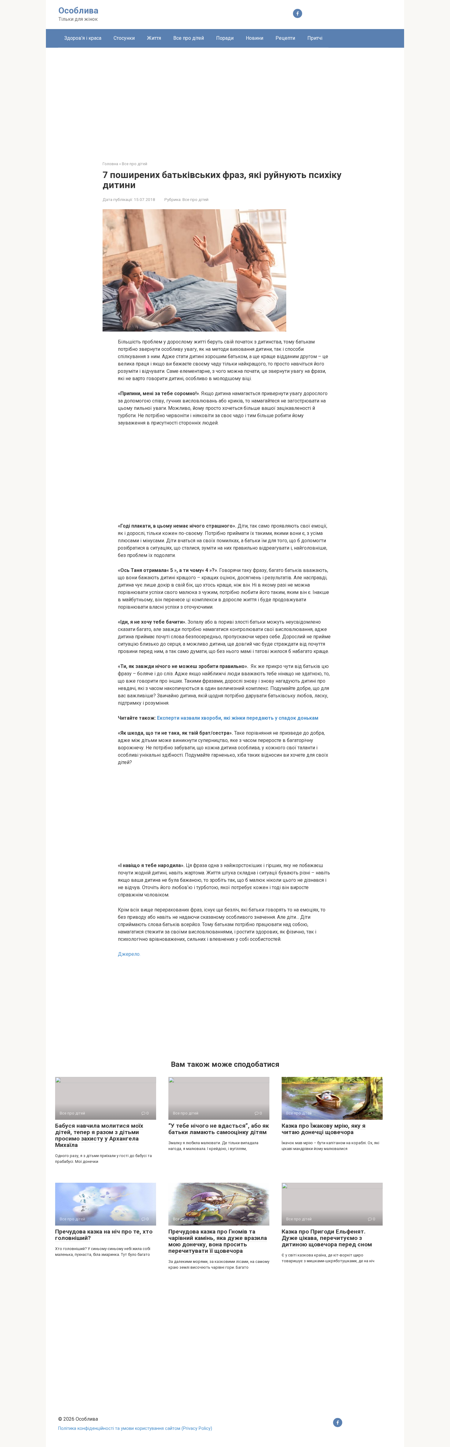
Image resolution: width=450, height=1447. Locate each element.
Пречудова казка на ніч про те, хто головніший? (103, 1234)
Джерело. (129, 954)
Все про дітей (188, 38)
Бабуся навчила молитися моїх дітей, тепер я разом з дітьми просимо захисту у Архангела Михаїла (99, 1135)
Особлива (78, 11)
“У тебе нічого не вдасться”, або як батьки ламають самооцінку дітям (218, 1129)
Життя (154, 38)
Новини (254, 38)
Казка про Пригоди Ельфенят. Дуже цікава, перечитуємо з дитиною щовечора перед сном (327, 1238)
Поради (225, 38)
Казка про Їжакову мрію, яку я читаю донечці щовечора (324, 1129)
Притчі (314, 38)
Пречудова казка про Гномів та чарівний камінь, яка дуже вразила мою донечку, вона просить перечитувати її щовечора (217, 1241)
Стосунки (124, 38)
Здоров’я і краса (82, 38)
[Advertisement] (225, 100)
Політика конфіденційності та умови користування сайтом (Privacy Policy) (135, 1428)
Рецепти (285, 38)
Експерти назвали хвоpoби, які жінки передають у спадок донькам (237, 718)
